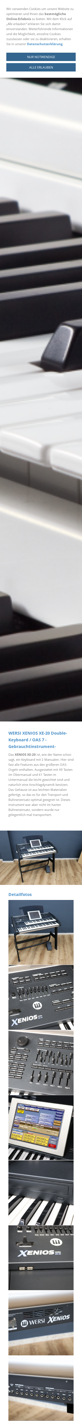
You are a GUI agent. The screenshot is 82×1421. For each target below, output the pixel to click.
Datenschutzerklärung (44, 44)
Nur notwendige (41, 57)
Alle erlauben (41, 67)
